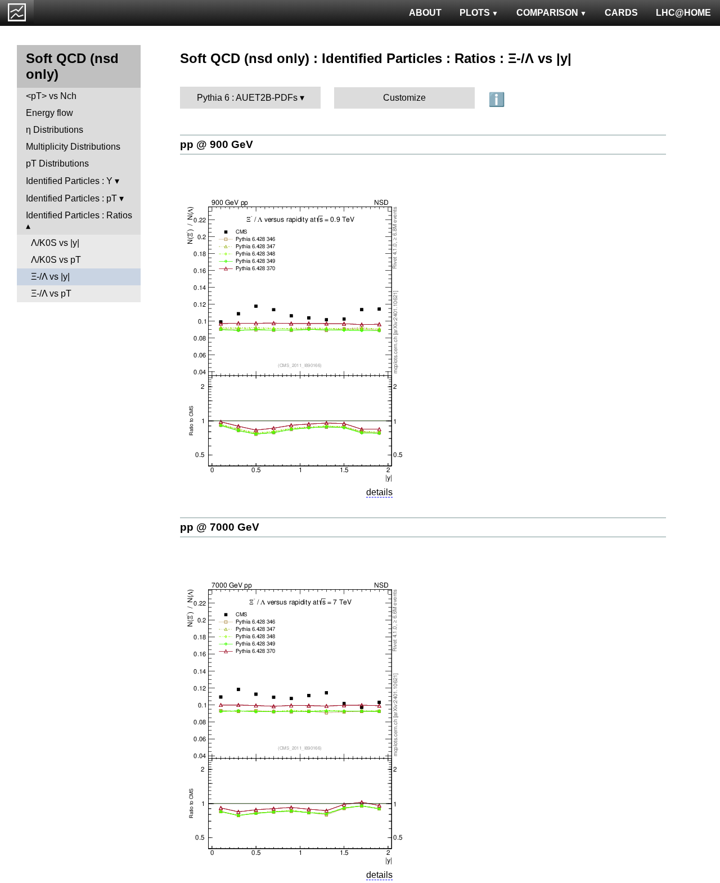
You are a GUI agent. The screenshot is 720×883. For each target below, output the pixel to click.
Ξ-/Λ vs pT (51, 293)
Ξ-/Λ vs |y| (50, 276)
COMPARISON (547, 12)
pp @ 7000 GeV (219, 527)
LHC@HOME (683, 12)
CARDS (621, 12)
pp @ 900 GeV (216, 144)
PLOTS (475, 12)
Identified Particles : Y (69, 181)
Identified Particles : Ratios (79, 215)
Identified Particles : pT (71, 198)
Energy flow (49, 113)
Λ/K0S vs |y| (55, 243)
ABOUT (425, 12)
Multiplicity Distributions (73, 146)
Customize (404, 97)
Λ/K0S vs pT (56, 260)
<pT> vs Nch (51, 96)
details (379, 492)
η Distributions (54, 130)
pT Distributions (57, 163)
